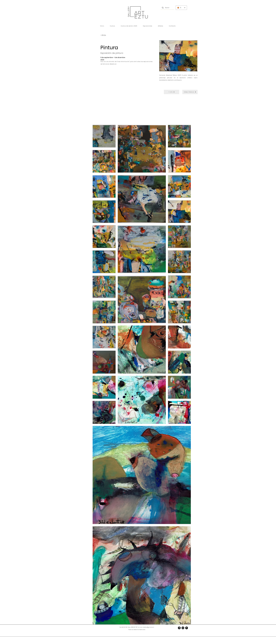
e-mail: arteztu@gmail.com (146, 627)
